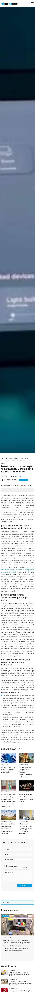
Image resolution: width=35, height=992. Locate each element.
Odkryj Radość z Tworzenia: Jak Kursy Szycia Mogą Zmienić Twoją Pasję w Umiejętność (25, 828)
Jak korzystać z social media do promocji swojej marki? (8, 769)
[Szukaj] (3, 902)
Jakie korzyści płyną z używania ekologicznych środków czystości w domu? (20, 974)
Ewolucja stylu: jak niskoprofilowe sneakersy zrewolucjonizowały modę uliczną (25, 772)
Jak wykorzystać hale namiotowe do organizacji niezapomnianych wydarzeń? (8, 828)
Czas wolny (23, 480)
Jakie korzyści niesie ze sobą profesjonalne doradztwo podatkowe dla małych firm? (20, 983)
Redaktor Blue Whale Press (12, 476)
